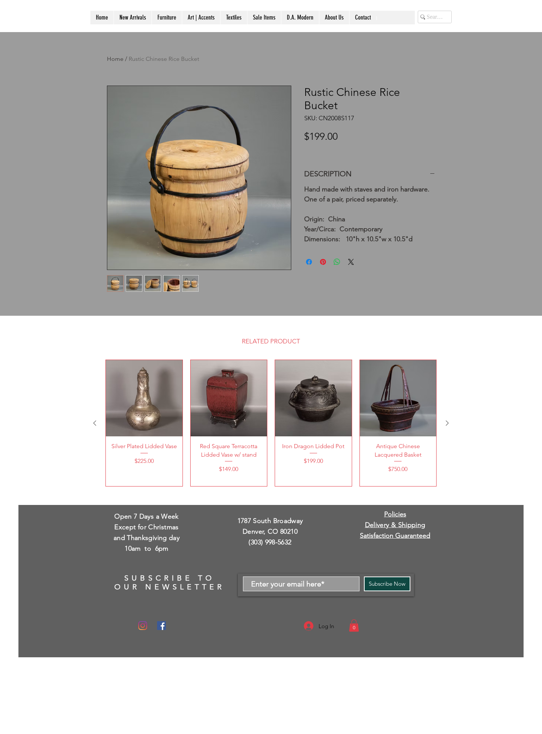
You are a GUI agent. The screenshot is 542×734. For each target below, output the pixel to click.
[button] (354, 625)
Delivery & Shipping (395, 525)
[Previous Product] (94, 423)
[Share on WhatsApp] (337, 261)
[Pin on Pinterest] (323, 261)
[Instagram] (142, 625)
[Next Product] (447, 423)
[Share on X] (351, 261)
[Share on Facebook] (309, 261)
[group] (271, 423)
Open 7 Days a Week (146, 516)
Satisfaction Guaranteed (395, 536)
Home (115, 58)
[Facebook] (161, 625)
